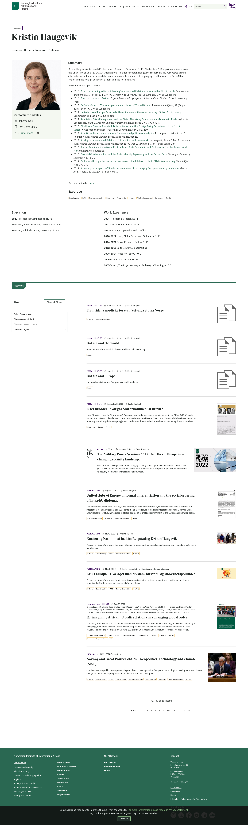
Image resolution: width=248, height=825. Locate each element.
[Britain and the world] (226, 347)
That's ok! (124, 818)
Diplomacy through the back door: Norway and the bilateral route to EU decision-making (127, 161)
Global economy (21, 771)
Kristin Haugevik (133, 305)
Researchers (109, 6)
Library (173, 795)
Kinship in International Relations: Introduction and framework (114, 140)
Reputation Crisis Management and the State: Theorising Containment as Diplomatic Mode (128, 119)
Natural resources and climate (28, 787)
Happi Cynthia (114, 607)
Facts (60, 786)
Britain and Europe (101, 376)
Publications (148, 6)
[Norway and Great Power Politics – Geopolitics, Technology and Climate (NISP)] (222, 668)
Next (189, 710)
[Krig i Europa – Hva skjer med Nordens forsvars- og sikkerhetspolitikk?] (226, 574)
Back (133, 710)
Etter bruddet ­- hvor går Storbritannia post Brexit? (125, 409)
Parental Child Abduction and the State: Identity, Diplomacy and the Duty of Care (123, 154)
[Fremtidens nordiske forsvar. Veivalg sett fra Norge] (226, 314)
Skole (107, 770)
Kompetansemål (112, 766)
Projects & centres (129, 6)
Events (161, 6)
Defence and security (23, 767)
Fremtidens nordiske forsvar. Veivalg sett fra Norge (125, 310)
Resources (62, 782)
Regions (17, 779)
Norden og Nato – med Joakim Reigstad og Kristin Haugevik (132, 539)
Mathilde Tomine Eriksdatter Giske (142, 612)
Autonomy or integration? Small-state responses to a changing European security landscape (129, 168)
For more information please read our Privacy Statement (157, 809)
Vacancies (62, 790)
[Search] (225, 6)
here (91, 183)
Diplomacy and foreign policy (27, 775)
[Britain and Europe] (226, 380)
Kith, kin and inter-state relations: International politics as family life (117, 133)
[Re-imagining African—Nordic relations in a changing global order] (226, 617)
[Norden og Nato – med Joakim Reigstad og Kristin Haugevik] (226, 539)
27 (183, 710)
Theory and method (23, 795)
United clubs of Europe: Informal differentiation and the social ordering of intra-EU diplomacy (130, 112)
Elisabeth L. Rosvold (165, 612)
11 (173, 710)
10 (168, 710)
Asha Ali (177, 612)
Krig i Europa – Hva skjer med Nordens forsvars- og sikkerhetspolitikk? (141, 574)
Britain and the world (103, 343)
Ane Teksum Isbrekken (159, 569)
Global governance (23, 791)
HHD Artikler (110, 762)
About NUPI (174, 6)
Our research (91, 6)
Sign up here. (202, 799)
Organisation (63, 794)
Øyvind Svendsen (143, 569)
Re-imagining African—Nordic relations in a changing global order (137, 617)
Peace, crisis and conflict (25, 783)
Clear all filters (54, 302)
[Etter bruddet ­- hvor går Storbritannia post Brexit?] (226, 419)
